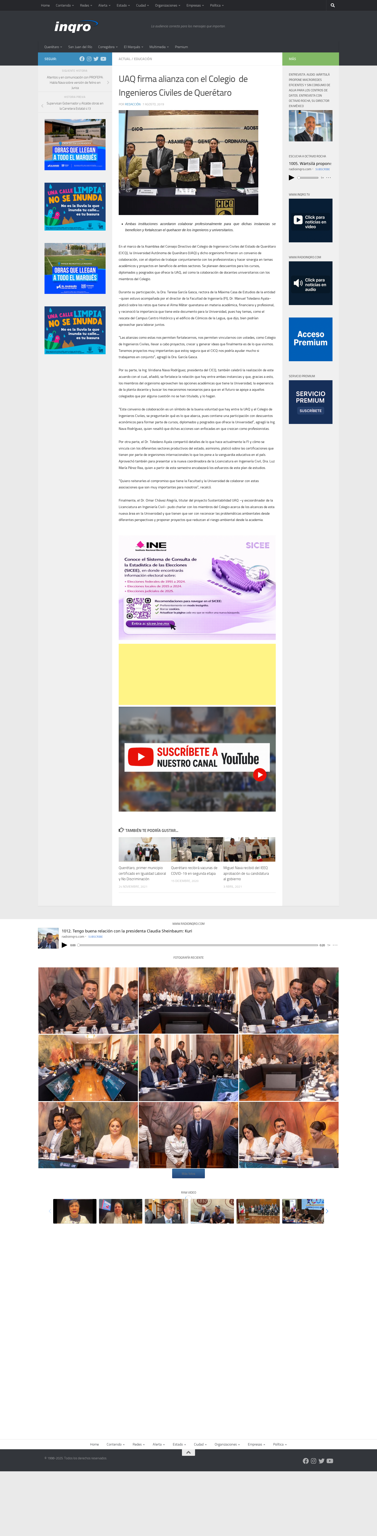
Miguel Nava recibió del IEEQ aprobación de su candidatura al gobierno (246, 873)
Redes (84, 5)
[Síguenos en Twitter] (96, 58)
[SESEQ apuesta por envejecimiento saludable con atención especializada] (75, 1211)
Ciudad (141, 5)
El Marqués (132, 47)
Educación (143, 59)
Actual (125, 59)
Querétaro (51, 47)
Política (215, 5)
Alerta (102, 5)
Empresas (194, 5)
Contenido (63, 5)
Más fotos (188, 1173)
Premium (181, 47)
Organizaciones (166, 5)
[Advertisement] (197, 674)
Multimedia (157, 47)
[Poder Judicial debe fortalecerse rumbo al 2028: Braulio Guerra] (258, 1211)
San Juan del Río (80, 47)
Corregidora (106, 47)
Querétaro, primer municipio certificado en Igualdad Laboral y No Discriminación (142, 873)
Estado (122, 5)
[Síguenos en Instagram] (89, 58)
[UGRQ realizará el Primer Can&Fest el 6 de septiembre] (212, 1211)
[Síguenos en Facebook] (82, 58)
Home (45, 5)
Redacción (133, 104)
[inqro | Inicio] (96, 26)
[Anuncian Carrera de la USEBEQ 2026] (304, 1211)
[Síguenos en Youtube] (103, 58)
